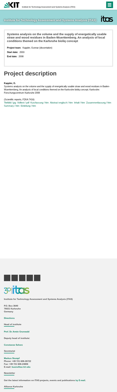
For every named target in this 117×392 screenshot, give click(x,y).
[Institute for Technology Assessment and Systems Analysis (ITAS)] (107, 19)
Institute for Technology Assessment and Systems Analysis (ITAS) (48, 7)
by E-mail (80, 380)
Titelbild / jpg (10, 102)
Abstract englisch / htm (61, 102)
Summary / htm (12, 106)
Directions (9, 318)
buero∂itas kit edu (21, 367)
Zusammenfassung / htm (98, 102)
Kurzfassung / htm (39, 102)
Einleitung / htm (28, 106)
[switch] (97, 5)
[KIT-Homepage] (11, 4)
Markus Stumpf (12, 358)
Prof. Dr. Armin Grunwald (16, 332)
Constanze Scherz (13, 345)
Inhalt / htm (79, 102)
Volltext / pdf (23, 102)
